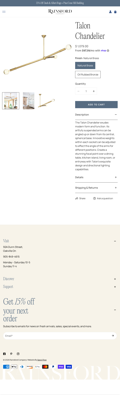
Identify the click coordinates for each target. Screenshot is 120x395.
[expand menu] (3, 11)
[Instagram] (18, 354)
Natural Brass (85, 65)
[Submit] (113, 335)
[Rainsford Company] (60, 11)
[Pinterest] (11, 354)
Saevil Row (42, 360)
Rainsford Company (18, 360)
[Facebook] (4, 354)
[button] (115, 11)
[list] (37, 56)
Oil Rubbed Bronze (88, 74)
